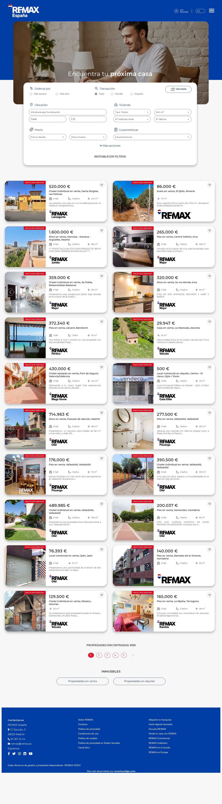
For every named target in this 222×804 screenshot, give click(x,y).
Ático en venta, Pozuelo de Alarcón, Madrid (74, 419)
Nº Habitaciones (124, 119)
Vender (119, 94)
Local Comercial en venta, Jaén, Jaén (71, 555)
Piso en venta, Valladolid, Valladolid (178, 419)
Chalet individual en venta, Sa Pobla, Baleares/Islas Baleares (70, 284)
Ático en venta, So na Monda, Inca (177, 282)
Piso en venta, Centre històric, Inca (177, 236)
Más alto (64, 94)
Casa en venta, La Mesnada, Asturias (178, 327)
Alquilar (139, 94)
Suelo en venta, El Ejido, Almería (176, 191)
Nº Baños (161, 119)
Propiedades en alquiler (139, 681)
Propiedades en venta (82, 681)
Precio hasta (78, 137)
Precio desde (38, 137)
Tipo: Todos (121, 112)
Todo (101, 94)
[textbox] (68, 112)
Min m (160, 112)
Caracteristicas (123, 137)
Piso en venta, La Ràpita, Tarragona (178, 601)
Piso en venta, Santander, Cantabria (178, 510)
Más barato (40, 94)
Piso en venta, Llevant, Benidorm (68, 327)
